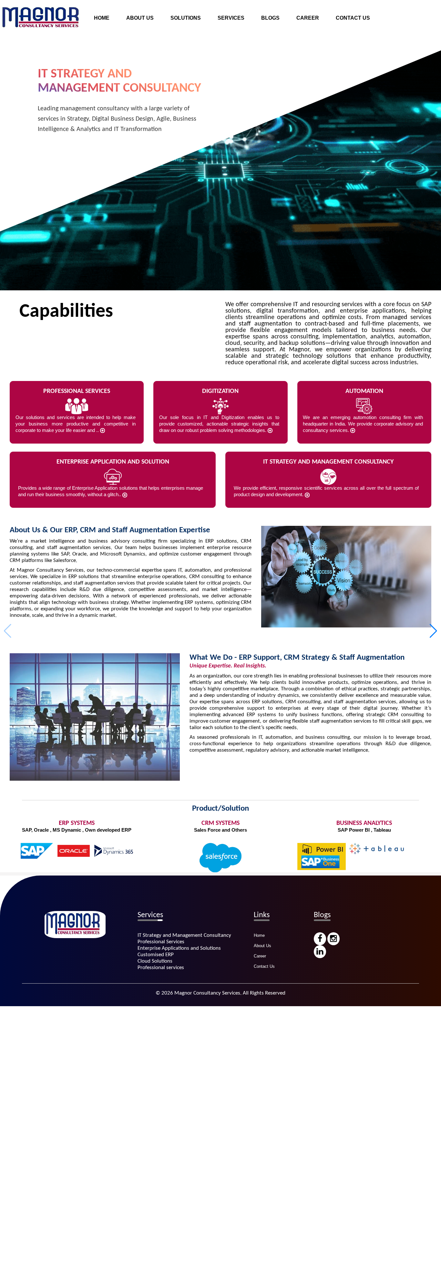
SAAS (179, 121)
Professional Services (245, 72)
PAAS (179, 133)
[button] (433, 631)
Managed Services (241, 60)
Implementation (237, 23)
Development (235, 47)
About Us (262, 945)
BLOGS (270, 18)
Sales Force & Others (196, 96)
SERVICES (231, 18)
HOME (101, 18)
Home (259, 935)
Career (260, 956)
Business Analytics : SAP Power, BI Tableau (222, 109)
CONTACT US (353, 18)
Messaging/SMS (191, 145)
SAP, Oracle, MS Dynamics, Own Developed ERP (229, 84)
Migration (230, 35)
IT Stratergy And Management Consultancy (269, 11)
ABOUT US (140, 18)
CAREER (307, 18)
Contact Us (264, 966)
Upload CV (311, 11)
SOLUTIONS (185, 18)
